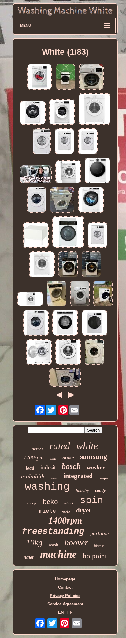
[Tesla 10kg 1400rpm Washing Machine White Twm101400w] (68, 232)
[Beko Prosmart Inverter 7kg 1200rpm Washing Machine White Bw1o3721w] (62, 112)
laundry (82, 490)
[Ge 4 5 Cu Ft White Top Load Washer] (36, 174)
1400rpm (65, 520)
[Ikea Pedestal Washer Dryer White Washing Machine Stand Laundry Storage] (36, 235)
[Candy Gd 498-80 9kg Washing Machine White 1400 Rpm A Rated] (36, 323)
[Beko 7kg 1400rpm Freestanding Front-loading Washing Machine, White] (62, 200)
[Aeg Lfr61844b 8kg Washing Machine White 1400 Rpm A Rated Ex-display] (91, 77)
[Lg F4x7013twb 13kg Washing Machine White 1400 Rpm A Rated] (97, 170)
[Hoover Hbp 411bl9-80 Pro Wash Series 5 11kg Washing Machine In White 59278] (94, 323)
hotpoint (95, 556)
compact (104, 478)
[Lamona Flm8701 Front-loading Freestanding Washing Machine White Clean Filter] (57, 294)
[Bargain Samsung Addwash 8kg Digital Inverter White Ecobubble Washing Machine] (103, 294)
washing (47, 487)
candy (100, 490)
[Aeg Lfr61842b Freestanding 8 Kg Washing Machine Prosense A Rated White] (39, 77)
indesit (48, 467)
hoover (76, 542)
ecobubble (33, 476)
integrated (78, 476)
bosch (71, 466)
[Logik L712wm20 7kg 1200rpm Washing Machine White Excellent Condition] (94, 352)
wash (53, 544)
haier (29, 557)
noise (68, 458)
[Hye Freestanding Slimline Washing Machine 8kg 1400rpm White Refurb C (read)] (68, 264)
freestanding (53, 532)
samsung (93, 457)
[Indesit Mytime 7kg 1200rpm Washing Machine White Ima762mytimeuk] (94, 109)
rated (60, 446)
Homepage (65, 579)
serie (66, 511)
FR (69, 612)
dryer (83, 510)
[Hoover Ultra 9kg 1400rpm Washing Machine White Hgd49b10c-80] (65, 323)
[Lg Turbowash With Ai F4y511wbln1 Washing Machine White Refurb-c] (33, 113)
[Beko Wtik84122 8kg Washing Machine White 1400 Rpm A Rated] (68, 172)
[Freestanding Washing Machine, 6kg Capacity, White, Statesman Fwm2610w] (39, 352)
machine (58, 554)
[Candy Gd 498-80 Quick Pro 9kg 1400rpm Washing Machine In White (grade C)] (98, 235)
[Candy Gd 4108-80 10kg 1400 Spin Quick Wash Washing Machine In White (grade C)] (41, 141)
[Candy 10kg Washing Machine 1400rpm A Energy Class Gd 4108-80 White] (36, 200)
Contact (65, 587)
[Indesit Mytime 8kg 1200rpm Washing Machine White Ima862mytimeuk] (42, 264)
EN (61, 612)
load (30, 468)
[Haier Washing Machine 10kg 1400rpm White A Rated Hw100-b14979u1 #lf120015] (65, 77)
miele (47, 511)
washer (96, 467)
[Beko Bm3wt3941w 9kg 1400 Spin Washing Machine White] (30, 299)
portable (99, 533)
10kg (34, 542)
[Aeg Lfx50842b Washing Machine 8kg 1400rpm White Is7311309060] (80, 294)
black (69, 503)
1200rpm (33, 457)
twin (54, 478)
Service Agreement (65, 604)
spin (91, 500)
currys (32, 503)
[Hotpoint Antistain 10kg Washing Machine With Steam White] (68, 352)
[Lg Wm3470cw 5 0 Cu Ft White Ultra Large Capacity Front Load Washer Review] (65, 378)
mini (53, 458)
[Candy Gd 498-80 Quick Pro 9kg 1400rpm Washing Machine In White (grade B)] (88, 141)
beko (50, 501)
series (37, 448)
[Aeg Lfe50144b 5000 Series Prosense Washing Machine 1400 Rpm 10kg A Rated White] (91, 200)
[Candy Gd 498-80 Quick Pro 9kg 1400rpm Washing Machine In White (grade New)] (65, 141)
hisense (99, 546)
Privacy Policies (65, 595)
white (87, 445)
